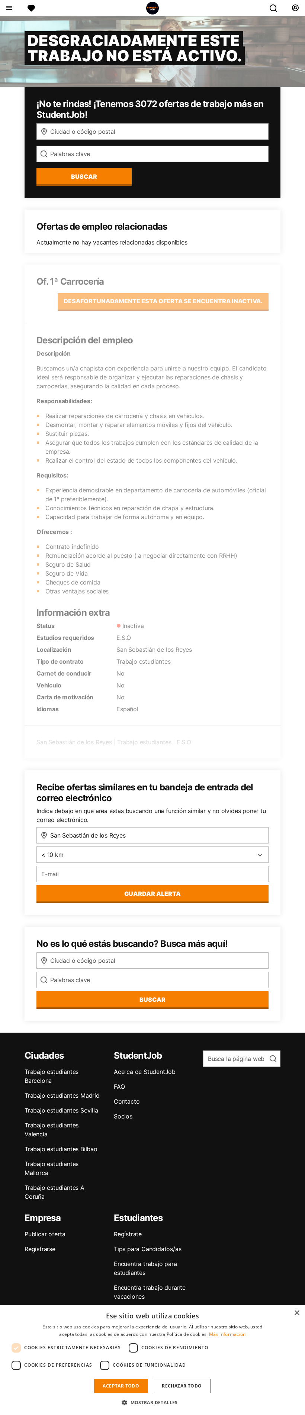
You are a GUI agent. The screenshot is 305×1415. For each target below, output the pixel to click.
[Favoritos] (31, 8)
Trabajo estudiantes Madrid (62, 1095)
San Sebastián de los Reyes (74, 742)
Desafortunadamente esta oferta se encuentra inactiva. (163, 301)
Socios (123, 1116)
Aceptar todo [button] (121, 1386)
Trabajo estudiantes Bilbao (61, 1149)
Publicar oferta (45, 1234)
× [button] (296, 1313)
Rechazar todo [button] (182, 1386)
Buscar (84, 176)
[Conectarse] (295, 8)
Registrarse (40, 1249)
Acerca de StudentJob (145, 1071)
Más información (227, 1334)
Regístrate (128, 1234)
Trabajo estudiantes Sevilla (61, 1110)
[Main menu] (9, 8)
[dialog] (152, 1360)
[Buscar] (276, 8)
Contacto (126, 1101)
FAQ (119, 1086)
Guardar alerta (152, 893)
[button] (152, 1402)
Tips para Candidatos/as (147, 1249)
